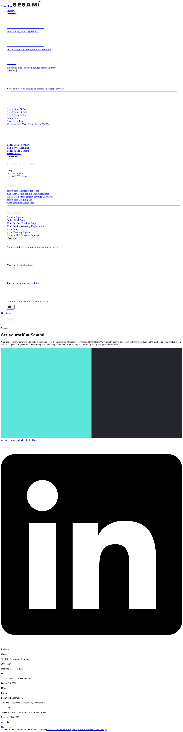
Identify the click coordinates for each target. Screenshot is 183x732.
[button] (99, 729)
